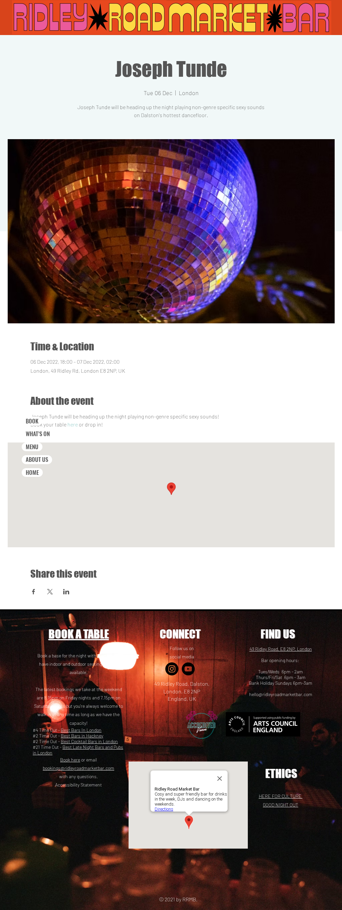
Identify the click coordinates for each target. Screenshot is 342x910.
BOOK (32, 421)
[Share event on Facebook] (33, 591)
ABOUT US (37, 459)
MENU (32, 446)
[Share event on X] (50, 591)
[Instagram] (171, 668)
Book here (70, 760)
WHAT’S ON (38, 433)
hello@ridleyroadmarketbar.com (280, 694)
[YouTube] (188, 668)
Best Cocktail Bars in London (89, 741)
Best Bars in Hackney (82, 735)
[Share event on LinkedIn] (66, 591)
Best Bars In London (81, 730)
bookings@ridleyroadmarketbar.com (78, 768)
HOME (32, 472)
